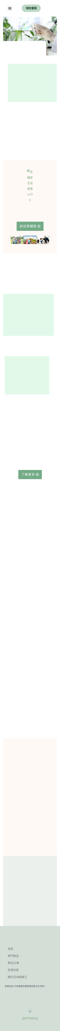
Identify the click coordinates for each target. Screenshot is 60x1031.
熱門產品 (13, 956)
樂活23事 (13, 963)
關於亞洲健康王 (17, 977)
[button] (9, 8)
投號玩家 (13, 970)
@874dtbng (30, 1018)
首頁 (10, 948)
